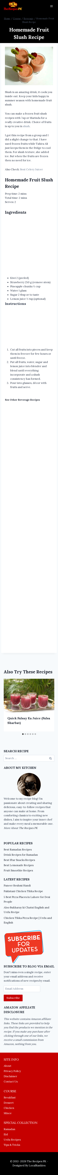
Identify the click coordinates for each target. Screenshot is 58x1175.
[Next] (49, 705)
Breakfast (10, 1097)
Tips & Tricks (12, 1145)
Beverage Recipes (29, 399)
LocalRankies (37, 1165)
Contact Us (11, 1081)
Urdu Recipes (12, 1139)
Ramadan (9, 1129)
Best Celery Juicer (31, 169)
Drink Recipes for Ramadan (21, 854)
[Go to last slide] (9, 705)
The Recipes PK (28, 828)
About (7, 1066)
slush (26, 126)
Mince (8, 1113)
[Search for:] (29, 758)
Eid (6, 1134)
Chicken (9, 1108)
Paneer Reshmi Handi (17, 885)
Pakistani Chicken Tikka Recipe (23, 891)
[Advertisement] (29, 246)
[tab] (23, 734)
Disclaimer (10, 1076)
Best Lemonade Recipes (19, 865)
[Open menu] (51, 6)
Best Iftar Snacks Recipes (19, 860)
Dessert (9, 1102)
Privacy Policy (12, 1071)
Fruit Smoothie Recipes (18, 870)
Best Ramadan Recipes (18, 849)
